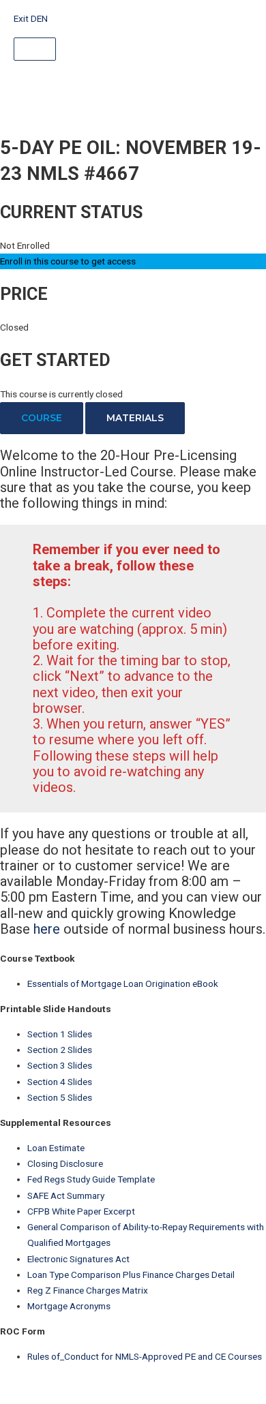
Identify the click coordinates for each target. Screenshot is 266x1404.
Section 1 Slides (59, 1033)
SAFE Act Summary (65, 1195)
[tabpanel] (133, 692)
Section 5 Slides (59, 1097)
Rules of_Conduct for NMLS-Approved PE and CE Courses (144, 1356)
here (46, 929)
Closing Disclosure (65, 1163)
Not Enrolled (25, 245)
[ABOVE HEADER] (35, 49)
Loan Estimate (56, 1147)
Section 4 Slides (59, 1081)
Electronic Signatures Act (78, 1258)
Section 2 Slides (59, 1049)
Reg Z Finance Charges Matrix (87, 1290)
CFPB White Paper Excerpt (81, 1211)
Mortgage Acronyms (68, 1305)
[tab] (41, 418)
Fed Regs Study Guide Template (91, 1179)
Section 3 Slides (59, 1065)
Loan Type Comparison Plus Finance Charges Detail (131, 1274)
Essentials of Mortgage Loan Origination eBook (122, 983)
